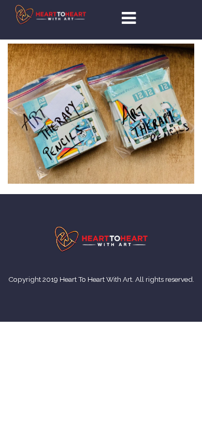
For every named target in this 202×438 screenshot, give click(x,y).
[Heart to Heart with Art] (50, 14)
